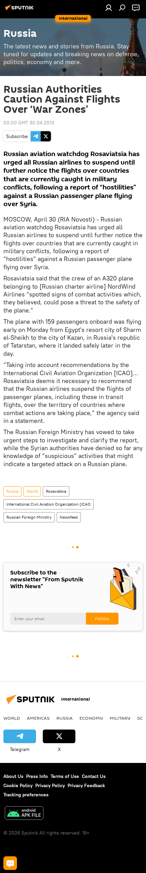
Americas (38, 718)
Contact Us (94, 776)
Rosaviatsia (56, 491)
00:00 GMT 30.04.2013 (28, 123)
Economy (91, 718)
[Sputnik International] (20, 10)
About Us (13, 776)
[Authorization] (108, 7)
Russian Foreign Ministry (29, 517)
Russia (12, 491)
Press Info (37, 776)
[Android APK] (24, 814)
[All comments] (10, 863)
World (32, 491)
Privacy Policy (50, 785)
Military (120, 718)
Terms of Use (65, 776)
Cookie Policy (18, 785)
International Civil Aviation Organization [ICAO (48, 504)
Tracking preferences (26, 795)
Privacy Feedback (86, 785)
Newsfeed (69, 517)
